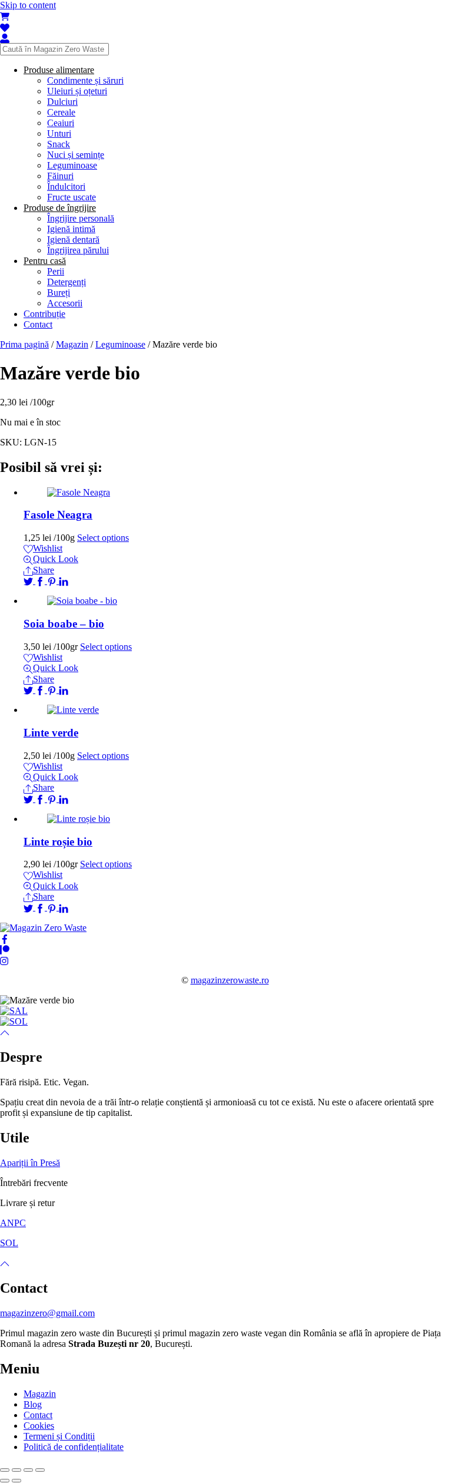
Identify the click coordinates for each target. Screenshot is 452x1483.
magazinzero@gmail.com (47, 1313)
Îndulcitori (66, 186)
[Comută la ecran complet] (28, 1470)
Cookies (39, 1426)
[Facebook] (41, 581)
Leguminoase (72, 165)
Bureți (58, 293)
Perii (55, 271)
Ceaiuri (60, 123)
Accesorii (64, 303)
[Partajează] (16, 1470)
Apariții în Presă (30, 1163)
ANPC (13, 1223)
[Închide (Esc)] (4, 1470)
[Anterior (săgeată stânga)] (4, 1480)
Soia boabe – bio (64, 623)
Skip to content (28, 5)
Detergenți (66, 282)
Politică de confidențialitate (74, 1447)
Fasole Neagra (58, 514)
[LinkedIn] (63, 581)
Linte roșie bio (58, 841)
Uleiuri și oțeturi (77, 91)
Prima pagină (24, 344)
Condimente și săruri (85, 80)
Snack (58, 144)
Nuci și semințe (75, 155)
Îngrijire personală (80, 218)
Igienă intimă (71, 229)
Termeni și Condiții (59, 1436)
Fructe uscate (71, 197)
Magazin (72, 344)
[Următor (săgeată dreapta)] (16, 1480)
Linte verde (51, 732)
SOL (9, 1243)
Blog (33, 1404)
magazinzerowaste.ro (230, 980)
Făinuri (60, 176)
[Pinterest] (53, 581)
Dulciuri (62, 102)
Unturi (59, 133)
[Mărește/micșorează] (40, 1470)
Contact (38, 324)
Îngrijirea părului (78, 250)
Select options (103, 538)
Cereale (61, 112)
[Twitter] (29, 581)
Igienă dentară (73, 239)
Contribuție (44, 314)
